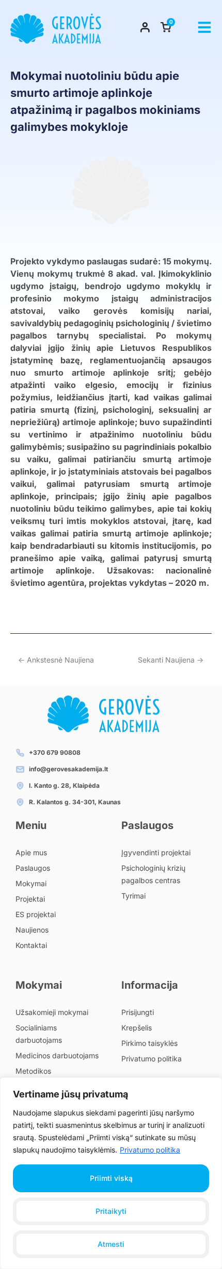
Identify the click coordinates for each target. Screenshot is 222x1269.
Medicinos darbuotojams (57, 1055)
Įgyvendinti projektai (156, 852)
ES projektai (35, 914)
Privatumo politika (150, 1149)
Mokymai (30, 883)
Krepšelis (136, 1027)
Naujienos (32, 929)
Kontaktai (31, 945)
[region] (111, 1173)
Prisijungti (137, 1012)
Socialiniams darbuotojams (38, 1033)
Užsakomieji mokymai (51, 1012)
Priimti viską (111, 1178)
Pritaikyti (111, 1211)
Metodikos (33, 1071)
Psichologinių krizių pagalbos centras (153, 874)
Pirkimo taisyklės (149, 1043)
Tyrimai (133, 895)
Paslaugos (32, 868)
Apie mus (31, 852)
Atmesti (111, 1244)
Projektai (30, 898)
